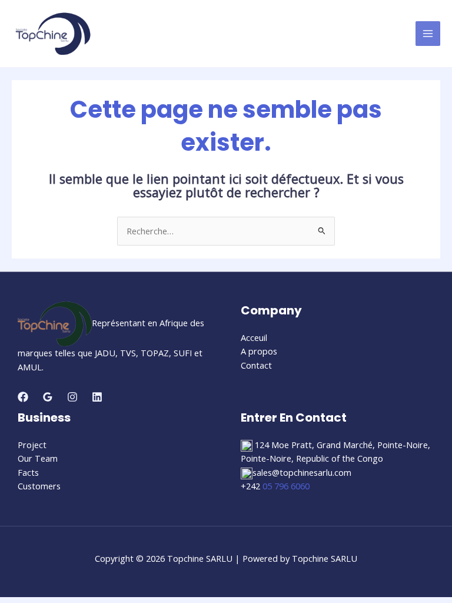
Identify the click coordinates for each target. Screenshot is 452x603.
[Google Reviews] (47, 397)
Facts (28, 472)
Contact (256, 365)
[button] (337, 458)
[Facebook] (23, 397)
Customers (39, 486)
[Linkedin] (97, 397)
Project (32, 444)
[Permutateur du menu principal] (428, 33)
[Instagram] (72, 397)
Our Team (38, 458)
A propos (259, 351)
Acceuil (254, 337)
